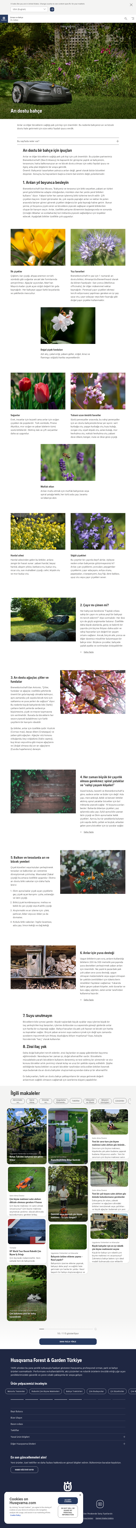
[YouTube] (100, 1504)
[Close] (80, 1495)
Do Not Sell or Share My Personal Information (68, 1511)
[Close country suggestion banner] (131, 5)
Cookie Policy (15, 1515)
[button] (17, 1399)
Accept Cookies (68, 1501)
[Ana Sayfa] (4, 19)
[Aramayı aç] (126, 19)
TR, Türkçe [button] (14, 20)
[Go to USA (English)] (52, 9)
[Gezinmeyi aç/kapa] (133, 19)
